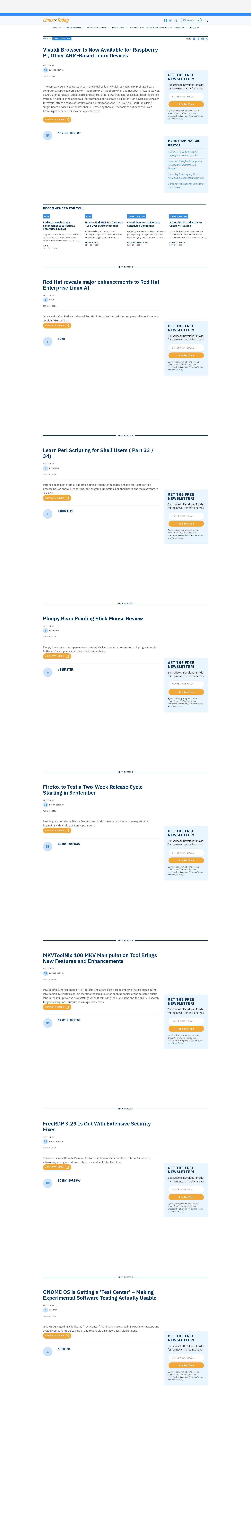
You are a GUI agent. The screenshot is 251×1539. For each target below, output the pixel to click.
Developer (118, 27)
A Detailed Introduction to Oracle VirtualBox (185, 224)
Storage (180, 27)
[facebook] (165, 20)
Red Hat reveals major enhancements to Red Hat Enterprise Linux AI (59, 226)
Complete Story (54, 119)
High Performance (158, 27)
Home (45, 38)
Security (135, 27)
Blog (193, 27)
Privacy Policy (177, 118)
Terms (200, 116)
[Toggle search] (206, 20)
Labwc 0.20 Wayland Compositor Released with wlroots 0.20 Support (185, 165)
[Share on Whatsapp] (207, 39)
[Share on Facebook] (194, 39)
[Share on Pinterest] (202, 39)
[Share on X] (198, 39)
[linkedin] (171, 20)
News (55, 27)
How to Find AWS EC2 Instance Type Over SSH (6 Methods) (104, 224)
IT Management (72, 27)
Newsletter (193, 20)
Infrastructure (97, 27)
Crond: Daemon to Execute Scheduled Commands (143, 224)
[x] (176, 20)
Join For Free (186, 104)
